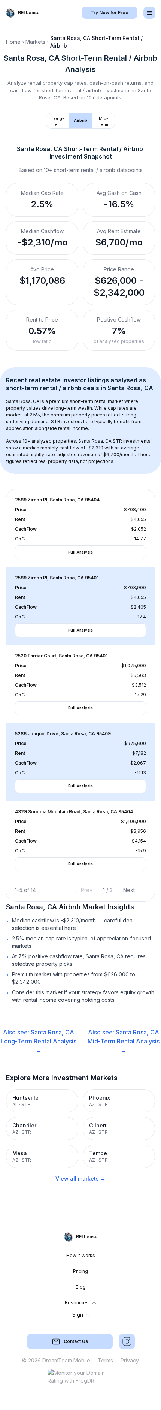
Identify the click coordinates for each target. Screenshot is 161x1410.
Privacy (130, 1360)
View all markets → (80, 1178)
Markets (35, 42)
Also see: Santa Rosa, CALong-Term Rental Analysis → (38, 1041)
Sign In (80, 1314)
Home (13, 42)
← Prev (83, 890)
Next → (132, 890)
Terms (105, 1360)
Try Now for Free (109, 12)
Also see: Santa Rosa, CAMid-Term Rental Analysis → (124, 1041)
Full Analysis (80, 552)
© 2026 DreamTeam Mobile (56, 1360)
